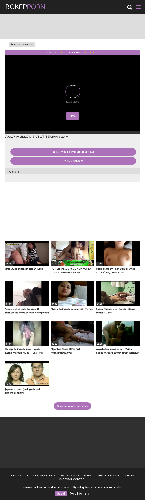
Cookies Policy (44, 475)
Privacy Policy (108, 475)
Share (15, 171)
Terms (129, 475)
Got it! (61, 493)
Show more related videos (72, 406)
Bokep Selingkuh (23, 44)
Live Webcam (74, 160)
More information (80, 493)
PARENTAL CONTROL (72, 479)
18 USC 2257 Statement (77, 475)
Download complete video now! (75, 151)
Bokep (25, 7)
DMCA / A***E (19, 475)
